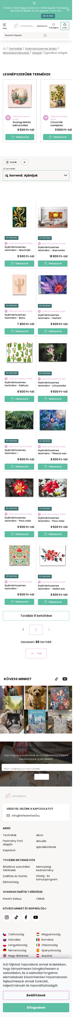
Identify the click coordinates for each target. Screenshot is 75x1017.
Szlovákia (14, 939)
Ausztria (47, 955)
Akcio (39, 835)
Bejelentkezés (42, 26)
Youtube (65, 679)
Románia (47, 939)
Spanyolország (51, 950)
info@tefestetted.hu (26, 816)
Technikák (10, 835)
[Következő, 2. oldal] (36, 630)
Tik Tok (56, 679)
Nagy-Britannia (18, 955)
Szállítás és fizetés (15, 876)
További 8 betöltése (36, 615)
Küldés (41, 777)
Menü (5, 28)
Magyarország (51, 934)
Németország (17, 950)
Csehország (16, 934)
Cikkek (40, 898)
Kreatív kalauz (12, 898)
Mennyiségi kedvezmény (44, 868)
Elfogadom (36, 1007)
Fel (39, 653)
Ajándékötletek (46, 847)
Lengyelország (17, 945)
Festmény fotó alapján (13, 842)
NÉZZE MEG (48, 16)
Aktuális (41, 841)
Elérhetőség (11, 882)
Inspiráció (9, 850)
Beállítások (36, 995)
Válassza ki (22, 137)
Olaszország (50, 945)
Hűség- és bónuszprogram (47, 877)
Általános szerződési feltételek (16, 868)
